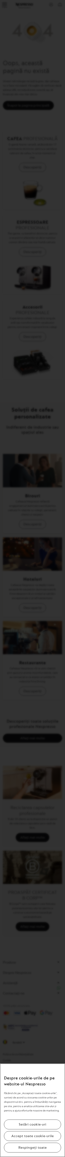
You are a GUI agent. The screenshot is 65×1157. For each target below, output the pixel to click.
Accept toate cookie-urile (32, 1136)
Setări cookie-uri (32, 1124)
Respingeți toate (32, 1147)
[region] (32, 1110)
